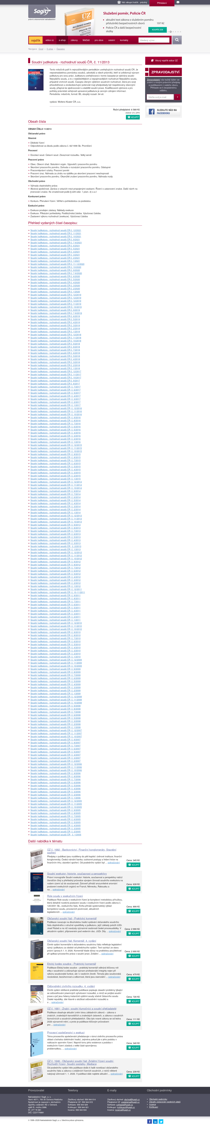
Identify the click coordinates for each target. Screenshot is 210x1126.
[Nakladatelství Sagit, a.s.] (42, 18)
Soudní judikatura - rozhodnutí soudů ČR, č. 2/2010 (55, 653)
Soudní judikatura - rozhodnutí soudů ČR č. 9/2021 (55, 239)
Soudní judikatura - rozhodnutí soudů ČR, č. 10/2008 (56, 702)
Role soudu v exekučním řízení (65, 896)
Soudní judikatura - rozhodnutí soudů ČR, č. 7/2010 (55, 638)
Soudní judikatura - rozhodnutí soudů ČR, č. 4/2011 (55, 610)
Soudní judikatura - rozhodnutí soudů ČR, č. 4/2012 (55, 576)
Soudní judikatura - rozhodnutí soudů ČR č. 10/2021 (55, 236)
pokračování (114, 862)
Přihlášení (162, 2)
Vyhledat (176, 40)
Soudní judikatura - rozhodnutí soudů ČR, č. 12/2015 (56, 445)
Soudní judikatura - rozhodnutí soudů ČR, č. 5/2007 (55, 751)
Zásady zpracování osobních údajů (164, 1101)
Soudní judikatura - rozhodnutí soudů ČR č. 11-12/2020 (57, 264)
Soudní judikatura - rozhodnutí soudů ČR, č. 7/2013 (55, 530)
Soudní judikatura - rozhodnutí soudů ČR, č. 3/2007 (55, 757)
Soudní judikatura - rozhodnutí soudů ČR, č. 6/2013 (55, 533)
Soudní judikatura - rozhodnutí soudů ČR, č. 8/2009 (55, 672)
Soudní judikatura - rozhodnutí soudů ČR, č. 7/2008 (55, 711)
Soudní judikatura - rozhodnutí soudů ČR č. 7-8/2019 (56, 313)
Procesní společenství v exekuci (66, 1032)
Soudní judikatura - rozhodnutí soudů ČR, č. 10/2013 (56, 521)
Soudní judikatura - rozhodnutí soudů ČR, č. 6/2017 (55, 389)
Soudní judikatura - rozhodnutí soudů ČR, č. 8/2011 (55, 598)
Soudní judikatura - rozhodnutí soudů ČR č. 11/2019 (55, 303)
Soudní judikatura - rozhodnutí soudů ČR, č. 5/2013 (55, 537)
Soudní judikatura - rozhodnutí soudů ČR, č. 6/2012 (55, 570)
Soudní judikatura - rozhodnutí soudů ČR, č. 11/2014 (56, 484)
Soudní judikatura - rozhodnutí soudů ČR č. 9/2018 (55, 343)
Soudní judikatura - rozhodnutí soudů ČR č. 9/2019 (55, 310)
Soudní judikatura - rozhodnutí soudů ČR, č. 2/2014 (55, 509)
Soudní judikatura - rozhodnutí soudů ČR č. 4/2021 (55, 251)
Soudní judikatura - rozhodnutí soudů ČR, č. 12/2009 (56, 659)
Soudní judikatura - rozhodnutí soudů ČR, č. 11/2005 (56, 803)
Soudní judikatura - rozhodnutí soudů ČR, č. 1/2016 (55, 441)
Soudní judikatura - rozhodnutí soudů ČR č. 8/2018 (55, 346)
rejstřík (35, 40)
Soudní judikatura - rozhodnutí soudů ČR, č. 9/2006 (55, 773)
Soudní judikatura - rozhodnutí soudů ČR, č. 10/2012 (56, 558)
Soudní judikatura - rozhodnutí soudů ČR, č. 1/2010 (55, 656)
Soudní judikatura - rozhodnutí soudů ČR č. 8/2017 (55, 383)
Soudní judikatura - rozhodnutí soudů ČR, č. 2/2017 (55, 402)
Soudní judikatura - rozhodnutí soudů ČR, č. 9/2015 (55, 454)
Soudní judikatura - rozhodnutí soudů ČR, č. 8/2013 (55, 527)
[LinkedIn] (155, 1121)
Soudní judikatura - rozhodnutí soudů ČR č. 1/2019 (55, 331)
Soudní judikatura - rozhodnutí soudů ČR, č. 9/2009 (55, 668)
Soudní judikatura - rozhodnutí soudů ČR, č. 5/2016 (55, 429)
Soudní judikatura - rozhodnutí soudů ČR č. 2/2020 (55, 288)
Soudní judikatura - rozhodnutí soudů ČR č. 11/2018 (55, 337)
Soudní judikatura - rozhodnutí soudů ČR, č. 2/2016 (55, 438)
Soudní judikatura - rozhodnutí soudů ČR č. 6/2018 (55, 352)
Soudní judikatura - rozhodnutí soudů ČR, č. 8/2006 (55, 776)
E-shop (50, 48)
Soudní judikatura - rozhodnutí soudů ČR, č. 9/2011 (55, 595)
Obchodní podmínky (158, 1099)
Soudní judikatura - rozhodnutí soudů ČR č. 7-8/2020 (56, 273)
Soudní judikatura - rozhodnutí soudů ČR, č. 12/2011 (56, 589)
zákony (74, 40)
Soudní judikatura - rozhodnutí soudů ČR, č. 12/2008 (56, 696)
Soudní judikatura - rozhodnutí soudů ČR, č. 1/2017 (55, 405)
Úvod (41, 48)
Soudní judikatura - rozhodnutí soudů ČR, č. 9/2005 (55, 810)
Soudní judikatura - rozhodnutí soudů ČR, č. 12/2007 (56, 730)
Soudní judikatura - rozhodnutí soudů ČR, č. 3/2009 (55, 687)
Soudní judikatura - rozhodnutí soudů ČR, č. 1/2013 (55, 549)
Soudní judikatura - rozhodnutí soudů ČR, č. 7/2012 (55, 567)
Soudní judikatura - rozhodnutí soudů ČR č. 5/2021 (55, 248)
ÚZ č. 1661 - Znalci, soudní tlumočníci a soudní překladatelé (81, 1008)
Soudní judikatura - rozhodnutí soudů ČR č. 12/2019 (55, 294)
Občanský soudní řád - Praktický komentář (72, 918)
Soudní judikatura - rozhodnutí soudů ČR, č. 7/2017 (55, 386)
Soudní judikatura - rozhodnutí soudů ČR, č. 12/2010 (56, 622)
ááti (86, 40)
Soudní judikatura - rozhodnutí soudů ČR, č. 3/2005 (55, 828)
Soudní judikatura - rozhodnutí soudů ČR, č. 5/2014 (55, 500)
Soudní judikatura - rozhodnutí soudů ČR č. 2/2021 (55, 257)
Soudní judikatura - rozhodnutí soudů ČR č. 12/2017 (55, 371)
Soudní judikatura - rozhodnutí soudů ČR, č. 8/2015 (55, 457)
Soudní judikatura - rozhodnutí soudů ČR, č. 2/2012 (55, 583)
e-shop (62, 40)
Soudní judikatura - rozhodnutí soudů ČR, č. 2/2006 (55, 794)
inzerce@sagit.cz (123, 1109)
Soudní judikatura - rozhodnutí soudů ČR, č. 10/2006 (56, 770)
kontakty (124, 40)
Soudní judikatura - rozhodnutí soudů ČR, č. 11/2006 (56, 767)
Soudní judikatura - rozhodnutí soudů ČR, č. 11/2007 (56, 733)
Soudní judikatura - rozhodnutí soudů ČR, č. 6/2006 (55, 782)
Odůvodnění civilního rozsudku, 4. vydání (71, 986)
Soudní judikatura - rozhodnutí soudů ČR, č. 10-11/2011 (57, 592)
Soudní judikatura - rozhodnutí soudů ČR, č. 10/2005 (56, 806)
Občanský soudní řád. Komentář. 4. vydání (71, 941)
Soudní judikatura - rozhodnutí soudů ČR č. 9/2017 (55, 380)
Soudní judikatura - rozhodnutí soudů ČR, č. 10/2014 (56, 487)
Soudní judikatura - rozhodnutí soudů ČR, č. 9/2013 (55, 524)
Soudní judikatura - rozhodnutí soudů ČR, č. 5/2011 (55, 607)
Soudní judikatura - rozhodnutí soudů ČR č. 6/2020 (55, 276)
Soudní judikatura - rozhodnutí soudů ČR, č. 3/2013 (55, 543)
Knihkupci (153, 1106)
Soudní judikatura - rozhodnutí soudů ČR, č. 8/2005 (55, 813)
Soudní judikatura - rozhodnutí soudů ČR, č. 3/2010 (55, 650)
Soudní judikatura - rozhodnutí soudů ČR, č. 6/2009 (55, 678)
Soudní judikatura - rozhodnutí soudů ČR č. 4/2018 (55, 359)
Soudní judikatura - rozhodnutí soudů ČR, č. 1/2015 (55, 478)
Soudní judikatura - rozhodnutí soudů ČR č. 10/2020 (55, 267)
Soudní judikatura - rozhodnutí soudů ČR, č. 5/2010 (55, 644)
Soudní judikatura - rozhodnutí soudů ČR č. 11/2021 (55, 233)
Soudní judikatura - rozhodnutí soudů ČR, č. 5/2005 (55, 822)
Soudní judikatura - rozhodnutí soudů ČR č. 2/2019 (55, 328)
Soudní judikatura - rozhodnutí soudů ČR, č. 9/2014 (55, 491)
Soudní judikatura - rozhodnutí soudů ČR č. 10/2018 (55, 340)
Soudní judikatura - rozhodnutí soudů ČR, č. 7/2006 (55, 779)
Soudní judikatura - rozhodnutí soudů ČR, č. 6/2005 (55, 819)
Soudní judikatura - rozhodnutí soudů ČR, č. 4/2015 (55, 469)
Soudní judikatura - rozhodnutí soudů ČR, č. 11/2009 (56, 662)
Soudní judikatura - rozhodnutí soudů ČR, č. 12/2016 (56, 408)
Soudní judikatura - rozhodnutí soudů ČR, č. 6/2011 (55, 604)
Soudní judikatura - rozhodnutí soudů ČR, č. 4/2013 (55, 540)
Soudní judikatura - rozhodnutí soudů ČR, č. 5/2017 (55, 392)
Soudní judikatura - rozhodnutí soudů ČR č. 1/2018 (55, 368)
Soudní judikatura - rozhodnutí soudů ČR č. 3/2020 (55, 285)
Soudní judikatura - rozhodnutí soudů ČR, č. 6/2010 (55, 641)
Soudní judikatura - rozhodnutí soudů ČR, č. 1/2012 (55, 586)
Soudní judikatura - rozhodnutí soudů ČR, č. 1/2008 (55, 727)
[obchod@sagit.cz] (178, 2)
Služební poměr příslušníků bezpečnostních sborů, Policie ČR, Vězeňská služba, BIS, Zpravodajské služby (113, 11)
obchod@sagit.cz (132, 1099)
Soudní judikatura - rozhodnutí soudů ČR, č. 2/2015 (55, 475)
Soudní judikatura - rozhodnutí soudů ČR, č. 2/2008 (55, 724)
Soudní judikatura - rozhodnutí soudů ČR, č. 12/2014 (56, 481)
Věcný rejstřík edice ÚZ (166, 60)
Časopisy (61, 48)
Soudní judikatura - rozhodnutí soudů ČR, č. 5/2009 (55, 681)
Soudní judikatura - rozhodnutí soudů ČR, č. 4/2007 (55, 754)
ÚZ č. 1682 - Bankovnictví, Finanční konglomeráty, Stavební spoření (81, 851)
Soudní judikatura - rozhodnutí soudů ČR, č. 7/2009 (55, 675)
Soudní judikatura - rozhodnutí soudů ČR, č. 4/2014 (55, 503)
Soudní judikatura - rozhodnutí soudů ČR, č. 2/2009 (55, 690)
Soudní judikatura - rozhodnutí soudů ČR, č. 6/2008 (55, 714)
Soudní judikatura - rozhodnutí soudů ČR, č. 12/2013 (56, 515)
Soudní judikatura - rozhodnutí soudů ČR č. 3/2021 (55, 254)
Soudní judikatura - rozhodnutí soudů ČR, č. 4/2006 (55, 788)
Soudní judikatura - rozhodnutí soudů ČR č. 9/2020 (55, 270)
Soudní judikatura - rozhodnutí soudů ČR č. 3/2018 (55, 362)
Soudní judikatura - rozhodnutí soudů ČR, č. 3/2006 (55, 791)
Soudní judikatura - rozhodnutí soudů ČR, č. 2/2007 (55, 760)
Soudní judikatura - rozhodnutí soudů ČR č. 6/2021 (55, 245)
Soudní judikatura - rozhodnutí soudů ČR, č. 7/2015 (55, 460)
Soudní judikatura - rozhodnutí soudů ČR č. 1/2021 (55, 260)
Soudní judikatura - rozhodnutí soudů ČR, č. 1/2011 (55, 619)
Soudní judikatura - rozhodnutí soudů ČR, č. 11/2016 (56, 411)
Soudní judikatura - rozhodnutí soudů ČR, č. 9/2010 (55, 632)
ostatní (111, 40)
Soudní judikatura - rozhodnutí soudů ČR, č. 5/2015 (55, 466)
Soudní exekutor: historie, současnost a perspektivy (77, 873)
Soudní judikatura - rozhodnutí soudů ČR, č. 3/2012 (55, 579)
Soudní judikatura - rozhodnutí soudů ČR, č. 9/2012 (55, 561)
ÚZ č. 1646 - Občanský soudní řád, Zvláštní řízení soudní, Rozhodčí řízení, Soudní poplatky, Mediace (80, 1062)
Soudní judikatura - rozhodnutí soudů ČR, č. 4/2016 (55, 432)
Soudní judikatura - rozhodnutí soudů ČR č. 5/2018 (55, 356)
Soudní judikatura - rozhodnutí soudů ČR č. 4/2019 (55, 322)
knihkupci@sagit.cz (126, 1107)
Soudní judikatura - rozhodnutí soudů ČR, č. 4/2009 (55, 684)
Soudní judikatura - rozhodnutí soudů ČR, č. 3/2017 (55, 398)
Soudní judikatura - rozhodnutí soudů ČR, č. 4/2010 (55, 647)
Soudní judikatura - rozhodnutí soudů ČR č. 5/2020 (55, 279)
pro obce (99, 40)
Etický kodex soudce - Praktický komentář (71, 964)
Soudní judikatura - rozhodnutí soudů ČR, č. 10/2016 (56, 414)
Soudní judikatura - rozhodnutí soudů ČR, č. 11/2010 (56, 625)
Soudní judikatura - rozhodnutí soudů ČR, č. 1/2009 (55, 693)
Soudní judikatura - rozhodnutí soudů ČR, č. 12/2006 (56, 764)
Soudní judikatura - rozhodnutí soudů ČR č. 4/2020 (55, 282)
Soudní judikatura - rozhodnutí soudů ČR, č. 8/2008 (55, 708)
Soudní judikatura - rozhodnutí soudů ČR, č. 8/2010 (55, 635)
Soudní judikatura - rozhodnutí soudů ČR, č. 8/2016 (55, 420)
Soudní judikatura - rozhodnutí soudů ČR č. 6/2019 (55, 316)
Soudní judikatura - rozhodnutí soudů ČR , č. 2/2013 (55, 546)
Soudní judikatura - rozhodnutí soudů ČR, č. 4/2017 (55, 395)
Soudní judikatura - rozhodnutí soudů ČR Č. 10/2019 (56, 306)
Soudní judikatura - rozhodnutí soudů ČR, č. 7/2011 (55, 601)
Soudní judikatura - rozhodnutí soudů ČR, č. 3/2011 (55, 613)
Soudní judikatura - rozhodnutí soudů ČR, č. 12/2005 (56, 800)
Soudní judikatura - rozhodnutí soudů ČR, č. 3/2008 (55, 721)
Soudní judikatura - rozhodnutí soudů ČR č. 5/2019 (55, 319)
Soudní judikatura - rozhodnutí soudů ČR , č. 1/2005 (55, 834)
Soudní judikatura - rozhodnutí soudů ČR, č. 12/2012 (56, 552)
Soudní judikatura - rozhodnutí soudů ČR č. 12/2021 (55, 230)
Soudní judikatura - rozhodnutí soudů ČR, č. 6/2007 (55, 748)
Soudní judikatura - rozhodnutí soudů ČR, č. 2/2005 (55, 831)
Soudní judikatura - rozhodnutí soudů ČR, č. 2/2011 (55, 616)
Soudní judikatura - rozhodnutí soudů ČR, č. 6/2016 (55, 426)
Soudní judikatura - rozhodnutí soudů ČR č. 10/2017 (55, 377)
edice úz (50, 40)
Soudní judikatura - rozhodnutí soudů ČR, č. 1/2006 (55, 797)
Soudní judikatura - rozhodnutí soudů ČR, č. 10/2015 (56, 451)
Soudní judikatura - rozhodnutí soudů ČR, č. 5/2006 (55, 785)
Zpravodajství (153, 79)
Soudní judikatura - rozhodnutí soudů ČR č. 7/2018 (55, 349)
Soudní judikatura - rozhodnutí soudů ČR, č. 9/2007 (55, 739)
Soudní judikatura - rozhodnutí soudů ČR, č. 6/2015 (55, 463)
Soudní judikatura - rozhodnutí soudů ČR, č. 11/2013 (56, 518)
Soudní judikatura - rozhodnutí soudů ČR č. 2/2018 (55, 365)
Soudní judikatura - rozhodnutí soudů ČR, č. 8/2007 (55, 742)
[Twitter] (161, 1121)
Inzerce (152, 1104)
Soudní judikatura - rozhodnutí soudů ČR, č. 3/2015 (55, 472)
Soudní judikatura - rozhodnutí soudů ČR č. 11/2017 (55, 374)
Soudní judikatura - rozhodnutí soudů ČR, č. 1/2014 (55, 512)
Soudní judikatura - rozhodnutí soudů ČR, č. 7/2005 (55, 816)
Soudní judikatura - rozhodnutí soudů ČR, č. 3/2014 (55, 506)
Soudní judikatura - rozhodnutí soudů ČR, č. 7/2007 (55, 745)
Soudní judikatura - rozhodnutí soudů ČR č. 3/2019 (55, 325)
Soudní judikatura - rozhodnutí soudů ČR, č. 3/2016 (55, 435)
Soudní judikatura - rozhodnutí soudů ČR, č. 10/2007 (56, 736)
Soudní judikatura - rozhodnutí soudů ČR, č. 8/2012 (55, 564)
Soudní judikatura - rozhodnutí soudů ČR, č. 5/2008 (55, 718)
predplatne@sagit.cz (130, 1102)
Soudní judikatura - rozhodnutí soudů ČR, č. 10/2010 (56, 629)
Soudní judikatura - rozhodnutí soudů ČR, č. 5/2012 (55, 573)
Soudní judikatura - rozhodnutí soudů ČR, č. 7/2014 (55, 494)
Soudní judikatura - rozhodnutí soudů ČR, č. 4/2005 (55, 825)
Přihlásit (177, 97)
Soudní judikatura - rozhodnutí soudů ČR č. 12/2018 (55, 334)
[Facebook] (149, 1121)
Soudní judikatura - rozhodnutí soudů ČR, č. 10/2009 (56, 665)
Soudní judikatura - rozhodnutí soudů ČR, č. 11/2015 (56, 448)
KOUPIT (135, 117)
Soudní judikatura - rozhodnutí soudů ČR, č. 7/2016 (55, 423)
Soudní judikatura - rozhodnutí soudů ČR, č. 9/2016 (55, 417)
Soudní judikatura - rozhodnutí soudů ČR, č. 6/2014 (55, 497)
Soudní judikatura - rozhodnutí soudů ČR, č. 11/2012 (56, 555)
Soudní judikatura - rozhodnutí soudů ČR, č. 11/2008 (56, 699)
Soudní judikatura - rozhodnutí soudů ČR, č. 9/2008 (55, 705)
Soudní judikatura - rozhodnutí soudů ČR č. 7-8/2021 (56, 242)
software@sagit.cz (124, 1104)
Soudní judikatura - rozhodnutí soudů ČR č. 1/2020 (55, 291)
